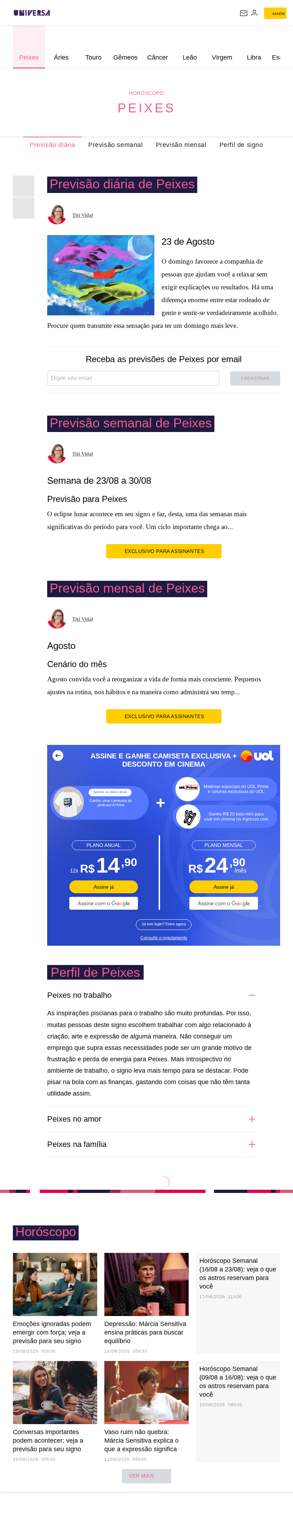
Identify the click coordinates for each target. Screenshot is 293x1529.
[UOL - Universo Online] (54, 13)
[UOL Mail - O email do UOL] (243, 13)
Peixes (147, 108)
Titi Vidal (82, 215)
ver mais (141, 1476)
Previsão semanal (115, 144)
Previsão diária (52, 144)
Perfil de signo (241, 144)
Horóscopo (146, 93)
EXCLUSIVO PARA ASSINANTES (164, 551)
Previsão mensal (181, 144)
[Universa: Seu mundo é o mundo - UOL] (32, 13)
